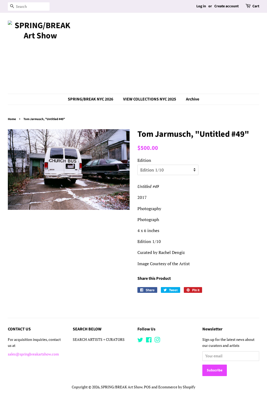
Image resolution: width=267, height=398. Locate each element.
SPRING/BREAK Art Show (121, 387)
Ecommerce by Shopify (176, 387)
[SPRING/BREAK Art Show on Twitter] (140, 340)
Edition (144, 160)
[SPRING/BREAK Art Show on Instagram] (157, 340)
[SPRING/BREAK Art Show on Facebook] (149, 340)
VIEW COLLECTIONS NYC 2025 (149, 99)
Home (12, 119)
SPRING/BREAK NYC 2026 (90, 99)
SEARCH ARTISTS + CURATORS (99, 339)
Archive (192, 99)
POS (147, 387)
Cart (255, 6)
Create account (226, 6)
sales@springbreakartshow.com (33, 354)
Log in (201, 6)
